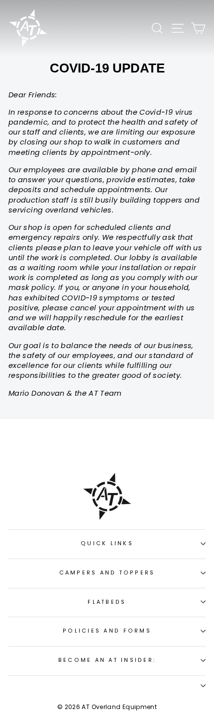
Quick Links (107, 543)
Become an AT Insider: (107, 660)
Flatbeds (107, 602)
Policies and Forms (107, 631)
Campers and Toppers (107, 572)
